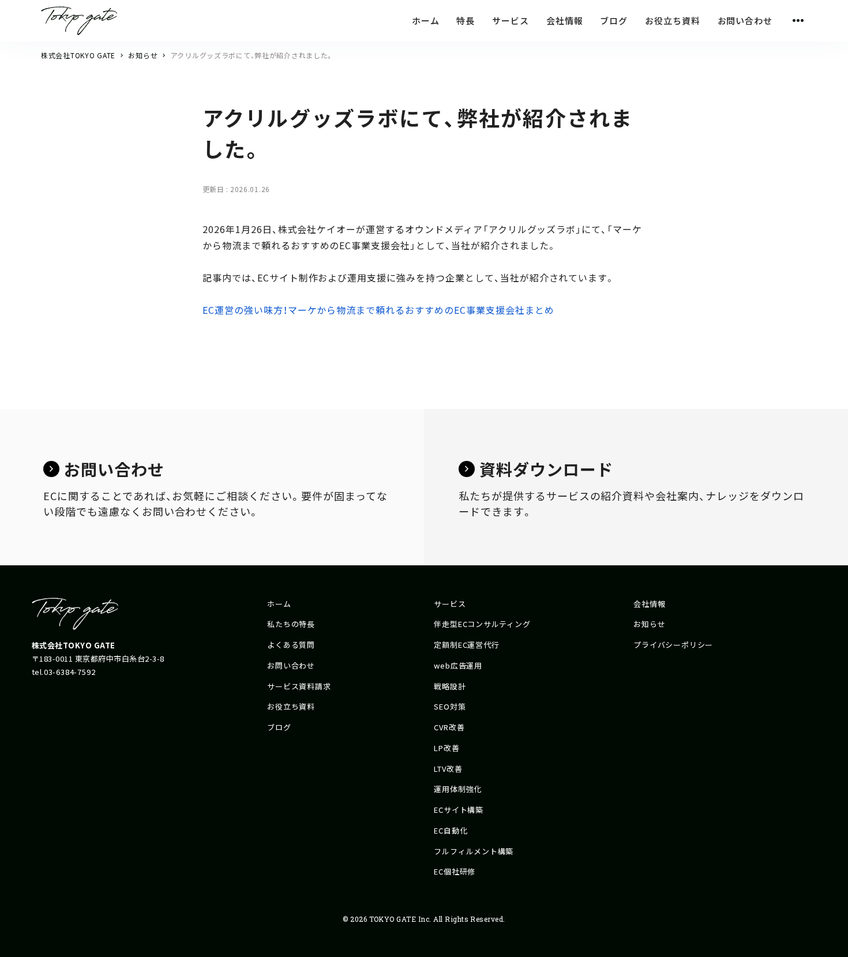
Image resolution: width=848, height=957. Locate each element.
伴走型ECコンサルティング (482, 623)
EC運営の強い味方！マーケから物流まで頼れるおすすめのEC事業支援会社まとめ (378, 310)
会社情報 (649, 603)
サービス (450, 603)
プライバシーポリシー (673, 644)
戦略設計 (450, 686)
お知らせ (649, 623)
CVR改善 (449, 727)
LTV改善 (448, 768)
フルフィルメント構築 (473, 851)
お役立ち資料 (291, 706)
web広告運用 (458, 665)
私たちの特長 (291, 623)
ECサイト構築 (458, 809)
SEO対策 (450, 706)
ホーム (279, 603)
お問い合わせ (291, 665)
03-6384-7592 (69, 671)
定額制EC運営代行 (466, 644)
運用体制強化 (458, 788)
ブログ (279, 727)
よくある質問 (291, 644)
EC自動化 (450, 830)
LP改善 (446, 747)
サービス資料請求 (299, 686)
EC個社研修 (454, 871)
